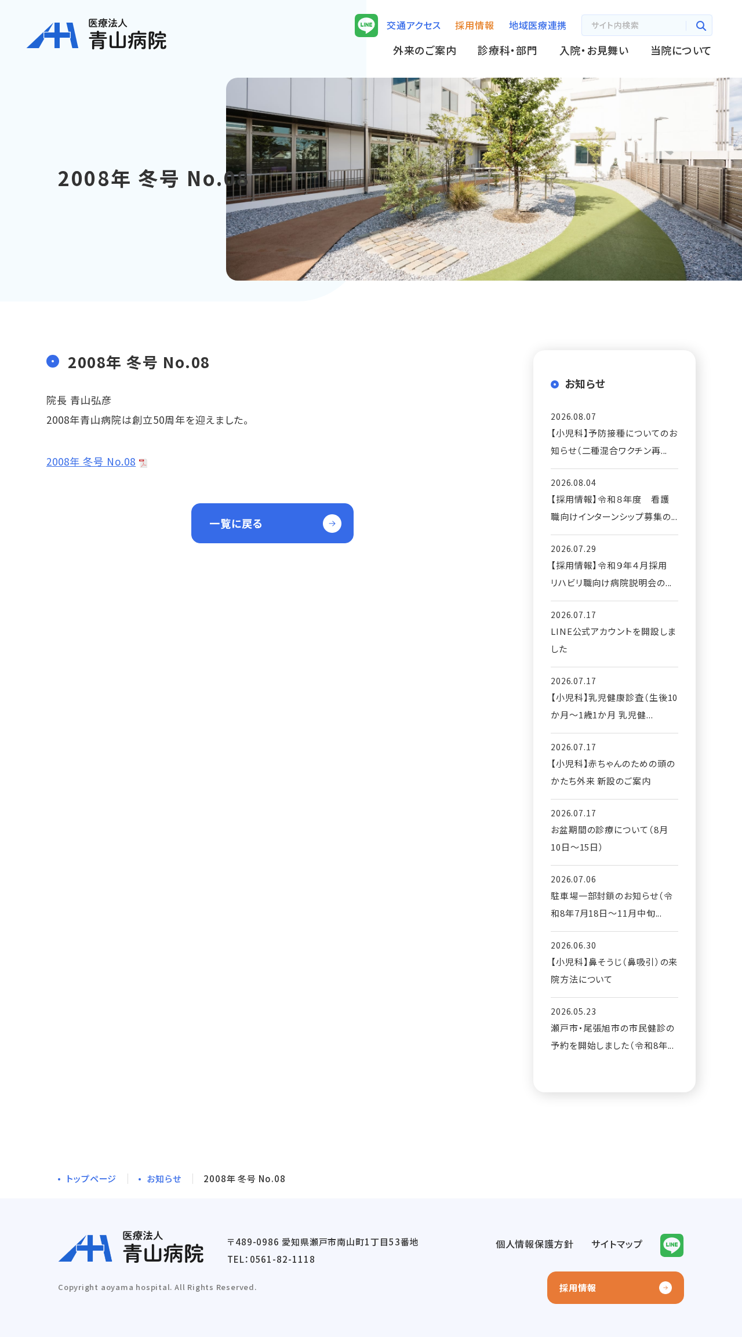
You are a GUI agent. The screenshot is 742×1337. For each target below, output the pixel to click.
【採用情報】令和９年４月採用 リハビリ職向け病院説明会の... (613, 573)
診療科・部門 (507, 49)
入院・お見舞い (594, 49)
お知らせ (164, 1178)
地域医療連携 (538, 25)
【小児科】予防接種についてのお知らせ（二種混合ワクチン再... (614, 441)
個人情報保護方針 (535, 1244)
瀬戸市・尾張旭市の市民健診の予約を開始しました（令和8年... (613, 1036)
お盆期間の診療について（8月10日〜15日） (609, 838)
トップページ (91, 1178)
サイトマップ (617, 1244)
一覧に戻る (236, 523)
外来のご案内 (424, 49)
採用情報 (577, 1287)
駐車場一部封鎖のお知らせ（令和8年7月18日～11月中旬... (612, 904)
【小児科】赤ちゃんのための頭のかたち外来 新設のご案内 (613, 772)
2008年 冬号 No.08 (91, 461)
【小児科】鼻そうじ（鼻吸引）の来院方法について (614, 970)
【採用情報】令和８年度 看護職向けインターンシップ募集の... (614, 507)
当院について (681, 49)
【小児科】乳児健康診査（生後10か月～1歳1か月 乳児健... (614, 706)
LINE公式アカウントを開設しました (613, 640)
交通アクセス (414, 25)
